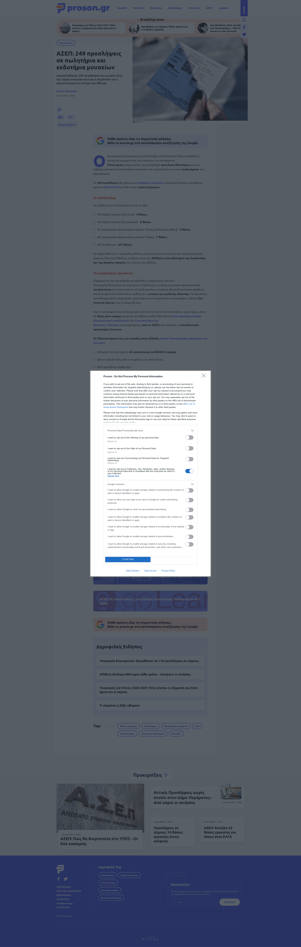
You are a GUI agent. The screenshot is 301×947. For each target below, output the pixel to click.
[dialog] (150, 474)
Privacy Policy (168, 570)
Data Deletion (133, 570)
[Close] (205, 377)
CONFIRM (128, 559)
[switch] (189, 437)
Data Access (150, 570)
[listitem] (150, 430)
